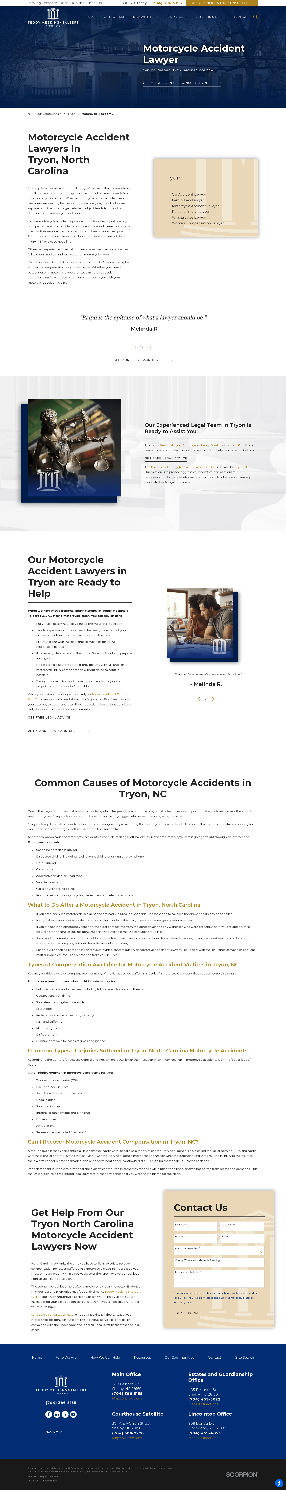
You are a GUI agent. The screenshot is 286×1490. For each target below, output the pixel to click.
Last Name (228, 1224)
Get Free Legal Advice (166, 458)
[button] (279, 1483)
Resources (142, 1357)
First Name (181, 1224)
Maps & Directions (127, 1398)
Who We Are (66, 1357)
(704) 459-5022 (204, 1399)
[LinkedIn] (56, 1414)
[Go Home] (30, 114)
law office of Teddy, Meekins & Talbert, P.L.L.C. (183, 467)
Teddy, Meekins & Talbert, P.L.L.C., (224, 445)
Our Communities (49, 113)
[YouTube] (73, 1414)
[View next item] (150, 347)
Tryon (71, 113)
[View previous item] (136, 347)
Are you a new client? (187, 1248)
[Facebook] (48, 1414)
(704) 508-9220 (128, 1433)
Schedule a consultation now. (52, 1314)
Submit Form (186, 1313)
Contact (214, 1357)
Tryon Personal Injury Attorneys (174, 445)
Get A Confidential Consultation (222, 3)
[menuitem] (92, 17)
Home (37, 1357)
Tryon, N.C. (242, 467)
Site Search (244, 1357)
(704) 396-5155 (166, 3)
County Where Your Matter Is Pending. (197, 1260)
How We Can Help (105, 1357)
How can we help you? (188, 1272)
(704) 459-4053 (204, 1433)
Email (225, 1236)
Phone (179, 1236)
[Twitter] (65, 1414)
